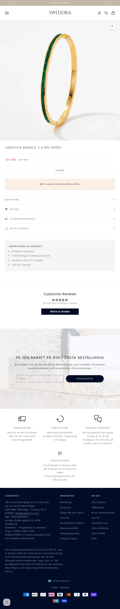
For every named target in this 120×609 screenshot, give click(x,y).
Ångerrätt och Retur (72, 512)
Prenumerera (85, 378)
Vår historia (99, 502)
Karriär (96, 517)
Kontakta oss (100, 523)
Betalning (66, 502)
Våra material (100, 528)
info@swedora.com (27, 513)
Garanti (64, 517)
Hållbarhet (98, 507)
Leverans (65, 507)
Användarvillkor (69, 528)
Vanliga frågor (69, 538)
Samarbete (98, 533)
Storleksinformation (72, 523)
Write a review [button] (60, 311)
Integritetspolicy (70, 533)
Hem (94, 538)
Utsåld (59, 170)
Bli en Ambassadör (103, 512)
